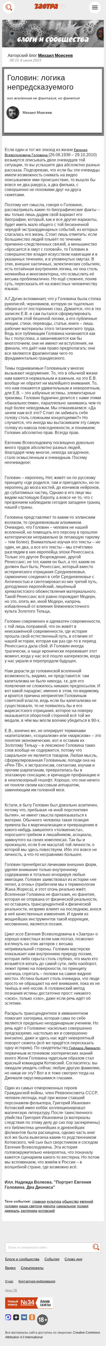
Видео (10, 1268)
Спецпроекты (32, 1268)
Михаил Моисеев (55, 55)
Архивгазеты (45, 1302)
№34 (27, 1302)
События (52, 1259)
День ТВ (11, 1290)
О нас (9, 1281)
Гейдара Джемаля (84, 1048)
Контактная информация (37, 1281)
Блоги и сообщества (22, 1259)
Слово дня (73, 1259)
